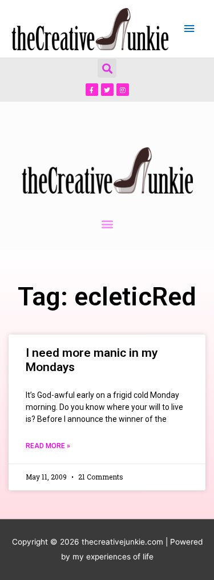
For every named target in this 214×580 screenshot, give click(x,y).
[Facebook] (92, 89)
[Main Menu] (189, 29)
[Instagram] (122, 89)
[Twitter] (107, 89)
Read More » (48, 446)
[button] (107, 68)
